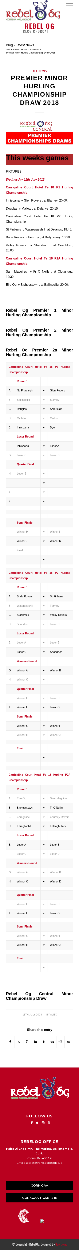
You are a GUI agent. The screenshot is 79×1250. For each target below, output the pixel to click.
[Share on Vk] (52, 1042)
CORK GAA (39, 1185)
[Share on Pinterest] (27, 1042)
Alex (53, 1014)
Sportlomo (61, 1244)
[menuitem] (67, 5)
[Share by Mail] (69, 1042)
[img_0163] (39, 132)
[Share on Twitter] (19, 1042)
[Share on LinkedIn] (35, 1042)
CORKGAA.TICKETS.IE (39, 1198)
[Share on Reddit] (60, 1042)
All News (39, 71)
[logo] (33, 10)
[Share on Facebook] (10, 1042)
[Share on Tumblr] (44, 1042)
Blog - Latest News (20, 45)
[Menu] (67, 5)
